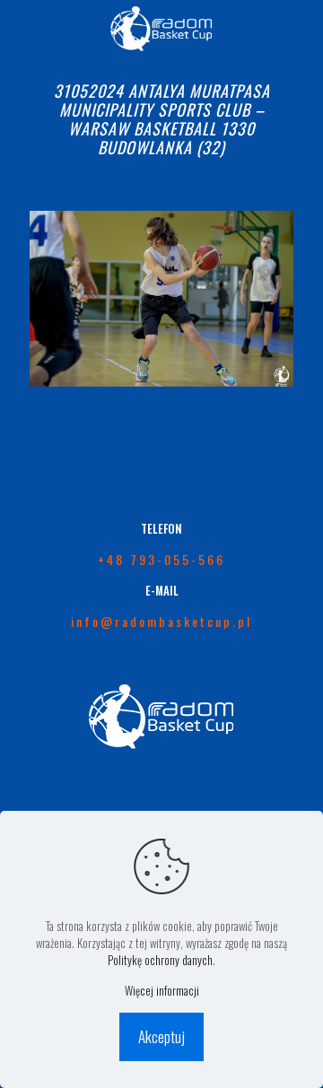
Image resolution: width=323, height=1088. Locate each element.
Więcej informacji (162, 990)
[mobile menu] (299, 27)
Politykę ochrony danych (160, 960)
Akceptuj (161, 1036)
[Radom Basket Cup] (161, 26)
